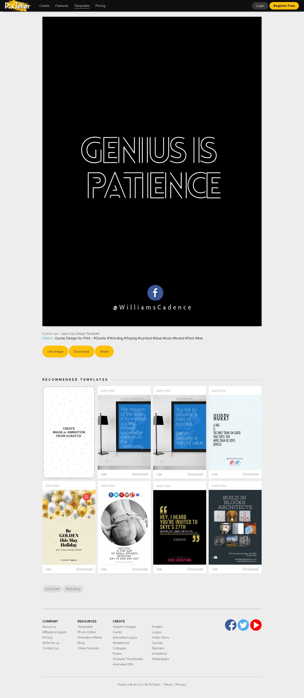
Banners (158, 648)
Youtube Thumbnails (128, 659)
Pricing (47, 637)
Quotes (157, 643)
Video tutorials (88, 648)
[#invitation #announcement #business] (179, 527)
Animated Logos (125, 637)
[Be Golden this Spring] (68, 527)
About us (49, 627)
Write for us (50, 643)
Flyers (117, 653)
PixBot (47, 338)
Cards (117, 632)
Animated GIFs (123, 664)
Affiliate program (54, 632)
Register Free (284, 6)
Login (260, 6)
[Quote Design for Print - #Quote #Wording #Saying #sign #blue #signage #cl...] (235, 432)
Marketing (73, 589)
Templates (85, 627)
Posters (157, 627)
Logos (156, 632)
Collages (119, 648)
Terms (168, 684)
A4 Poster (52, 589)
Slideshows (121, 643)
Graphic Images (124, 627)
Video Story (160, 637)
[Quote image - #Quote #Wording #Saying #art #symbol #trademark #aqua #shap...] (124, 527)
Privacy (181, 684)
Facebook (230, 625)
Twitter (243, 625)
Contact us (50, 648)
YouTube (256, 625)
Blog (81, 643)
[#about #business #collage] (235, 527)
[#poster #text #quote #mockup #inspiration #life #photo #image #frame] (124, 432)
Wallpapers (160, 659)
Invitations (159, 653)
